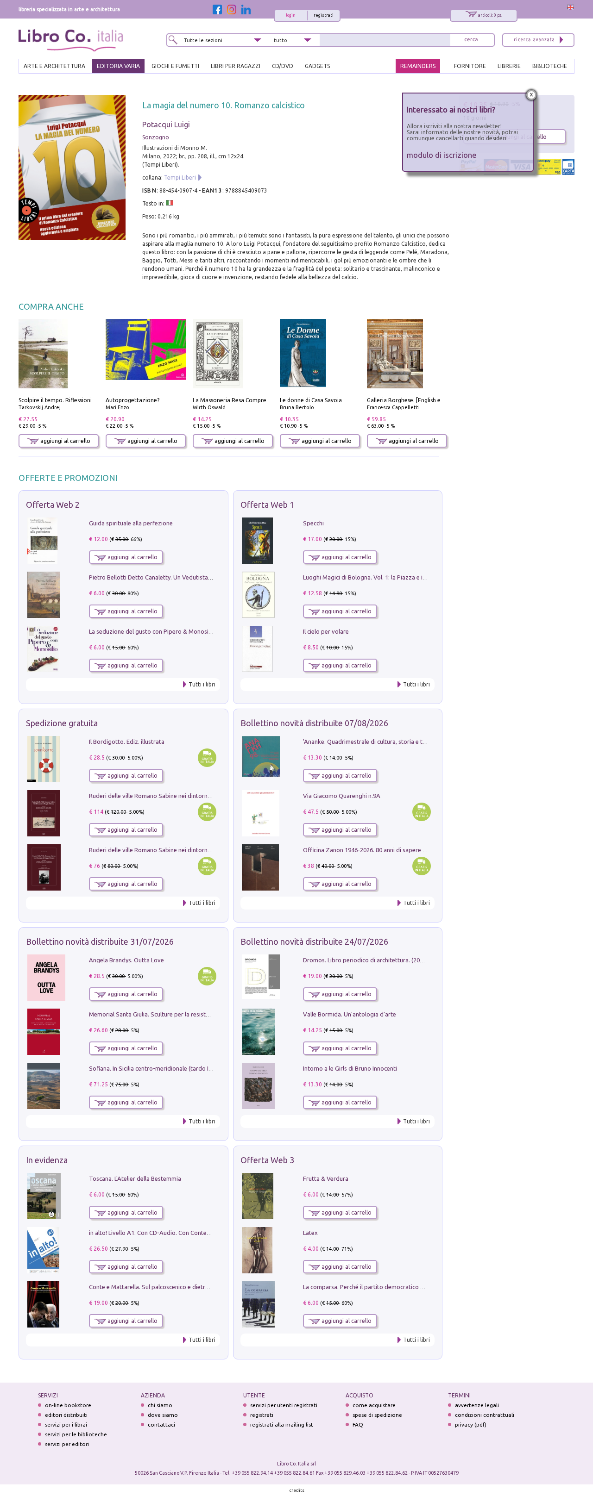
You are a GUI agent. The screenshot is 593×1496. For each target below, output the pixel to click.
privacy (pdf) (470, 1424)
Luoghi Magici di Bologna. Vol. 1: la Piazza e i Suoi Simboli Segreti (391, 577)
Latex (310, 1232)
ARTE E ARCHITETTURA (54, 66)
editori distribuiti (66, 1415)
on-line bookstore (68, 1405)
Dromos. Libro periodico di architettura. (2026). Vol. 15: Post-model (393, 960)
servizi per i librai (66, 1424)
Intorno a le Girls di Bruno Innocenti (350, 1068)
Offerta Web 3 (267, 1160)
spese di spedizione (377, 1415)
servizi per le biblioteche (76, 1434)
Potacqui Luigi (166, 124)
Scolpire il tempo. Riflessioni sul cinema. (70, 400)
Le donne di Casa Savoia (311, 400)
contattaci (161, 1424)
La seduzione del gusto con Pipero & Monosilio (152, 631)
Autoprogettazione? (132, 400)
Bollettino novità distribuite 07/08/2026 (314, 723)
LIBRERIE (509, 66)
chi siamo (160, 1405)
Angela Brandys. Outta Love (126, 960)
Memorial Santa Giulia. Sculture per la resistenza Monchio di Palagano (183, 1014)
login (291, 15)
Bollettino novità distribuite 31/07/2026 (100, 941)
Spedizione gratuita (62, 723)
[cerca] (471, 40)
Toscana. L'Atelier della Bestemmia (135, 1178)
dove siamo (163, 1415)
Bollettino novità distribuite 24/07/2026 (314, 941)
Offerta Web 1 (267, 504)
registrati (324, 15)
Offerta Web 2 (53, 504)
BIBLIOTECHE (549, 66)
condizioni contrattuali (484, 1415)
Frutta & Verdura (325, 1178)
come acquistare (374, 1405)
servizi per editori (67, 1444)
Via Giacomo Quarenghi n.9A (341, 795)
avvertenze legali (477, 1405)
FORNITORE (470, 66)
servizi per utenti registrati (283, 1405)
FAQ (358, 1424)
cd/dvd (282, 66)
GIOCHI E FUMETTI (175, 66)
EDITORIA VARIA (118, 66)
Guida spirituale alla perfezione (131, 523)
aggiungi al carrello (64, 441)
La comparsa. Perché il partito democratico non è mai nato (381, 1287)
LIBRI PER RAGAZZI (235, 66)
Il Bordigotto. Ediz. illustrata (126, 741)
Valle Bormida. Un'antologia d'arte (349, 1014)
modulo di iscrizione (442, 154)
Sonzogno (155, 137)
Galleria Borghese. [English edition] (412, 400)
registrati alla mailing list (281, 1424)
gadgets (317, 66)
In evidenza (47, 1160)
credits (297, 1490)
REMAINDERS (417, 66)
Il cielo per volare (326, 631)
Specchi (313, 523)
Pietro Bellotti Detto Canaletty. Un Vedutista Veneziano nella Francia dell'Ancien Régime (206, 577)
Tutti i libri (202, 684)
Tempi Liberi (180, 178)
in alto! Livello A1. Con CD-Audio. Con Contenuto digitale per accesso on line (191, 1232)
